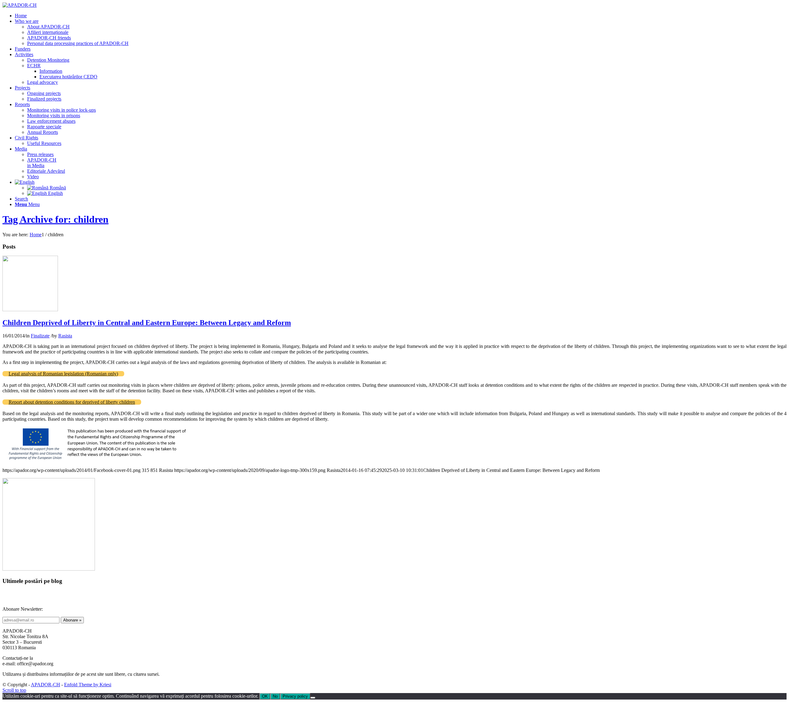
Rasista (65, 335)
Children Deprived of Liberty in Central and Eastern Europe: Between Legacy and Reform (146, 323)
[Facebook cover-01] (30, 309)
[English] (25, 182)
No (275, 696)
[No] (312, 698)
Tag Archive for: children (55, 219)
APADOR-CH (45, 684)
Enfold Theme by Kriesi (87, 684)
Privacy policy (295, 696)
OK (265, 696)
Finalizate (40, 335)
